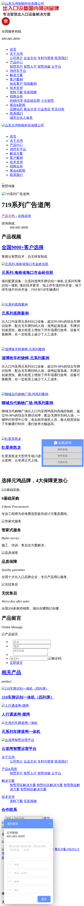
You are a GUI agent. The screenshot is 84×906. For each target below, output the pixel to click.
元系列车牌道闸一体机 (21, 731)
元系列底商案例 (15, 313)
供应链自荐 (32, 100)
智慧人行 (30, 66)
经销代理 (16, 100)
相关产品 (11, 672)
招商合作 (16, 96)
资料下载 (16, 92)
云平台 (56, 66)
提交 (46, 818)
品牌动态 (16, 109)
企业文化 (30, 58)
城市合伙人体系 (21, 117)
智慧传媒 (44, 66)
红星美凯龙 (11, 447)
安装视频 (30, 92)
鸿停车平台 (18, 71)
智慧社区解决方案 (50, 785)
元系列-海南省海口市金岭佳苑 (27, 272)
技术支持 (16, 88)
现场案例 (30, 83)
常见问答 (57, 109)
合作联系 (9, 809)
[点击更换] (54, 658)
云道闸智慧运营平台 (19, 749)
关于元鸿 (16, 53)
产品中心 (16, 62)
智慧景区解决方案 (23, 785)
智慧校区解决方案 (33, 789)
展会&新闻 (17, 105)
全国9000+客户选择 (23, 247)
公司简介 (16, 58)
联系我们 (61, 58)
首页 (13, 49)
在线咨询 (24, 216)
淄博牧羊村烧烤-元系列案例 (25, 358)
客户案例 (16, 79)
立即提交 (16, 662)
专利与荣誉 (46, 58)
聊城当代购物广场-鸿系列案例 (27, 403)
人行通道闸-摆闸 (16, 714)
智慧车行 (16, 66)
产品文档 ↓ (9, 216)
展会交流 (30, 109)
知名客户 (16, 83)
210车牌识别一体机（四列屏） (28, 697)
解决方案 (16, 75)
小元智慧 (47, 100)
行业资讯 (44, 109)
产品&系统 (9, 769)
